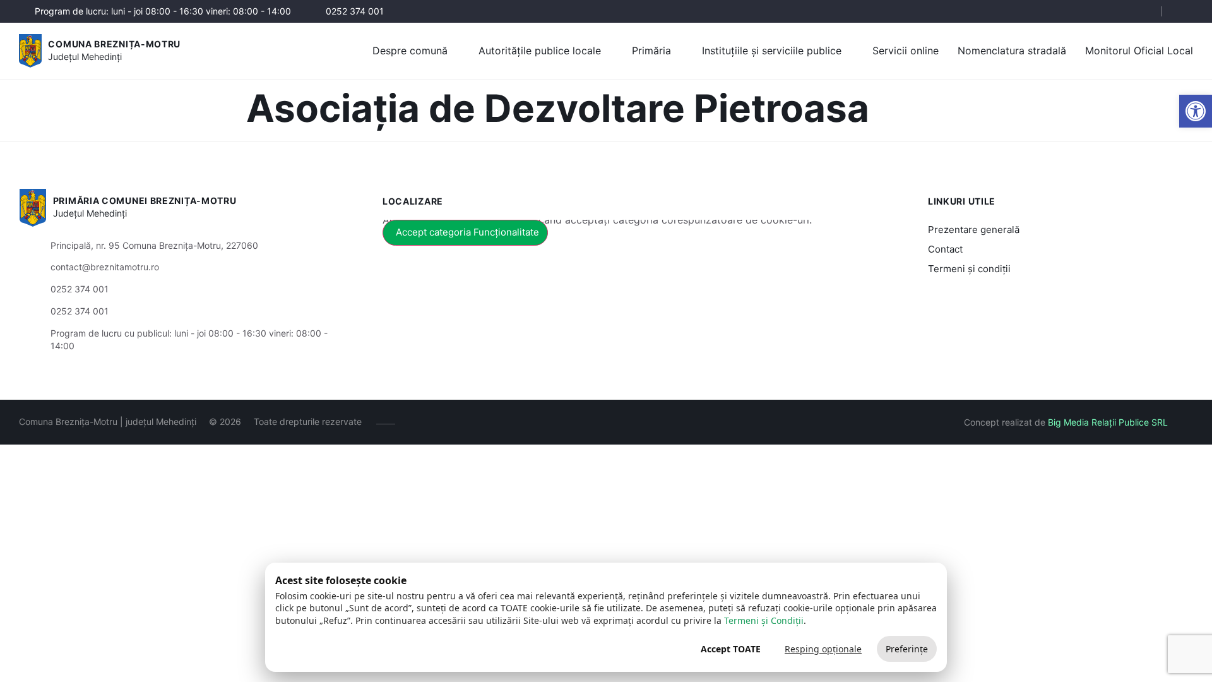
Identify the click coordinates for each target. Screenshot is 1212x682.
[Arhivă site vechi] (1185, 11)
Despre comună (410, 50)
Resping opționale (823, 649)
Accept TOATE (731, 649)
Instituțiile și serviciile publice (771, 50)
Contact (945, 249)
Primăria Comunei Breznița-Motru (145, 200)
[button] (1140, 12)
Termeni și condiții (969, 269)
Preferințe (907, 649)
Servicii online (905, 50)
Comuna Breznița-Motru (114, 44)
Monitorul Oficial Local (1139, 50)
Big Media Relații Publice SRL (1108, 422)
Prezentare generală (973, 230)
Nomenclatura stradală (1012, 50)
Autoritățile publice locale (539, 50)
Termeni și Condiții (764, 620)
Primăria (651, 50)
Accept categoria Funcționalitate (467, 232)
